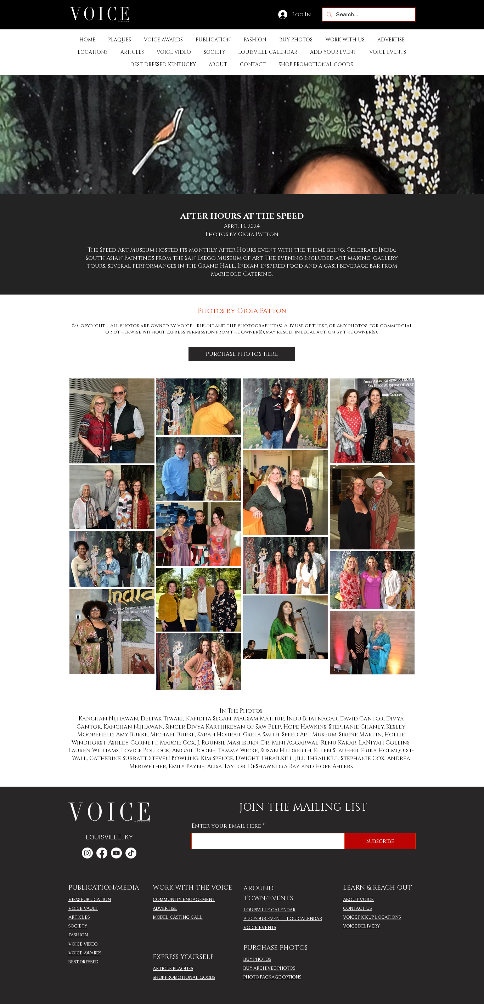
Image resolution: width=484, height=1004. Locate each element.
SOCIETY (77, 926)
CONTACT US (357, 908)
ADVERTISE (165, 908)
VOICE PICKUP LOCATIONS (372, 917)
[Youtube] (116, 853)
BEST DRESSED (83, 962)
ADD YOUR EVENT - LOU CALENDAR (282, 919)
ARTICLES (79, 917)
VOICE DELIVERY (361, 926)
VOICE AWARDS (84, 953)
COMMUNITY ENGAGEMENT (184, 899)
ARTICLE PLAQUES (173, 968)
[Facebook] (11, 494)
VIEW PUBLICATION (89, 899)
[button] (213, 40)
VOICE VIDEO (82, 944)
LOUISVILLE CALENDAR (269, 910)
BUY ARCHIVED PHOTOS (269, 968)
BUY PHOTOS (257, 959)
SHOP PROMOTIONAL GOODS (184, 977)
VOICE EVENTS (259, 927)
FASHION (78, 935)
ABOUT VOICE (358, 899)
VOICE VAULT (83, 908)
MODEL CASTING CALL (178, 917)
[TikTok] (130, 853)
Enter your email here (226, 826)
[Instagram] (11, 509)
